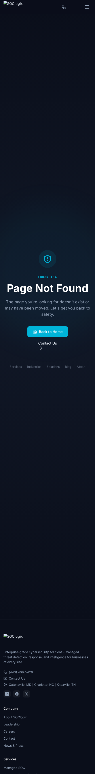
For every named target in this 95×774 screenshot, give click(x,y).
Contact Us (47, 343)
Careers (9, 731)
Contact (9, 738)
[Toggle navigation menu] (87, 7)
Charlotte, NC (44, 684)
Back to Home (51, 331)
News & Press (13, 745)
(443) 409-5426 (21, 672)
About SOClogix (15, 717)
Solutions (53, 366)
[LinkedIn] (7, 694)
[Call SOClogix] (64, 7)
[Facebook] (16, 694)
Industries (34, 366)
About (81, 366)
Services (16, 366)
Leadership (12, 724)
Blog (68, 366)
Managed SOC (14, 768)
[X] (26, 694)
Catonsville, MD (20, 684)
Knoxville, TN (66, 684)
